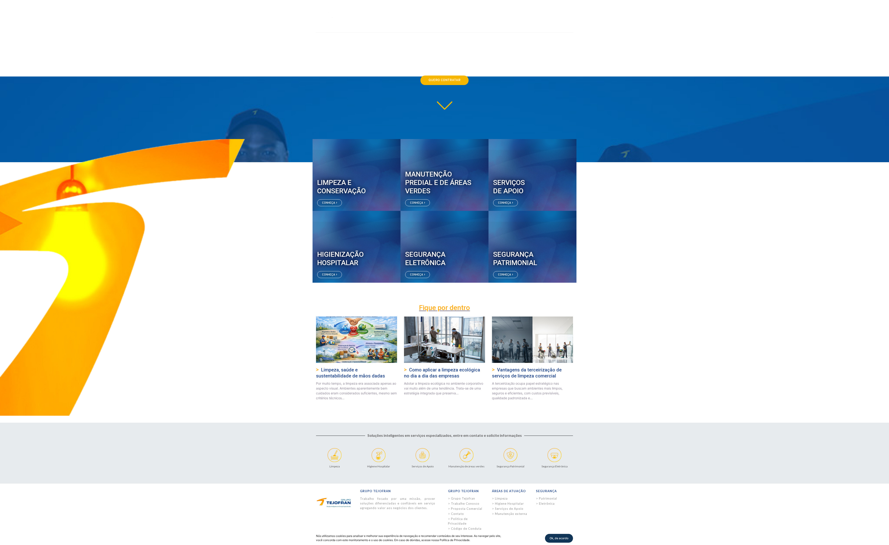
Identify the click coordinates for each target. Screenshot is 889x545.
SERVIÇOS (418, 12)
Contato (457, 514)
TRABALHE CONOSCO (544, 12)
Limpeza (501, 498)
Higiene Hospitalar (509, 503)
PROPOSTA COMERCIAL (446, 12)
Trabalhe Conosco (465, 503)
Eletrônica (547, 503)
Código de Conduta (466, 528)
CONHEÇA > (329, 202)
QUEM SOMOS (398, 12)
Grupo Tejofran (463, 498)
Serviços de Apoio (509, 508)
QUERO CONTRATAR (444, 80)
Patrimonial (548, 498)
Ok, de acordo (559, 538)
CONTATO (515, 12)
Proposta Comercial (466, 508)
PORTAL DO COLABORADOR (485, 12)
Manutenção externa (511, 514)
